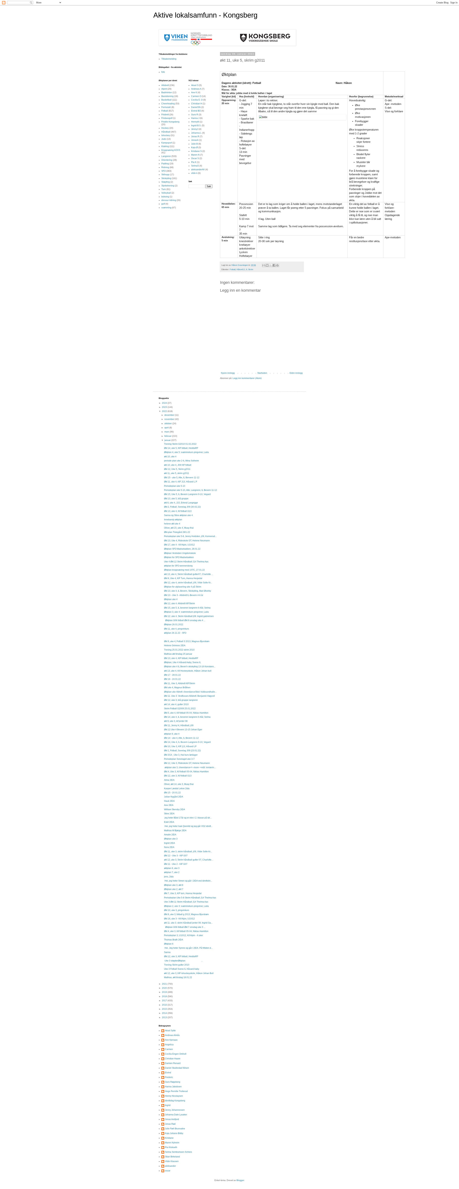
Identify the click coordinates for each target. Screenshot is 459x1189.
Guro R (194, 114)
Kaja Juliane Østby (174, 1133)
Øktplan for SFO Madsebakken (179, 557)
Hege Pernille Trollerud (176, 1091)
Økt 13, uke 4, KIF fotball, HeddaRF (181, 658)
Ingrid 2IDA (169, 843)
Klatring (165, 146)
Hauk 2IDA (169, 801)
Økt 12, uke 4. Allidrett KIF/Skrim (179, 603)
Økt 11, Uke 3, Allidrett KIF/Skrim (179, 683)
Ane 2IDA (168, 805)
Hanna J (195, 118)
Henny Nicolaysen (174, 1096)
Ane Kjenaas (171, 1040)
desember (169, 415)
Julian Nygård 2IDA (173, 796)
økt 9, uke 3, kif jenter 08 (176, 721)
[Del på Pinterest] (277, 265)
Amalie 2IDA (170, 834)
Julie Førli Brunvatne (175, 1128)
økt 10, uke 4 (170, 456)
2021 (164, 984)
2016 (164, 1005)
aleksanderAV (198, 169)
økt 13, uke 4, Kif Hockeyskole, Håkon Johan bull (187, 671)
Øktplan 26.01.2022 (173, 624)
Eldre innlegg (296, 373)
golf (163, 204)
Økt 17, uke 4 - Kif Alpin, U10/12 (179, 544)
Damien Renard (173, 1063)
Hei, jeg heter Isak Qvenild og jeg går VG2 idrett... (188, 826)
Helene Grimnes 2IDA (174, 645)
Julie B (194, 144)
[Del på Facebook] (274, 265)
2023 (164, 407)
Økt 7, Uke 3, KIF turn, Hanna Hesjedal (183, 893)
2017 (164, 1000)
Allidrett (165, 85)
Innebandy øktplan (173, 519)
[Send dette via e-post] (264, 265)
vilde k (194, 173)
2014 (164, 1013)
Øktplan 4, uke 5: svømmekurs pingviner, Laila (186, 452)
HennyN (195, 122)
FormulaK (166, 107)
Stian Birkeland (172, 1156)
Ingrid (168, 1105)
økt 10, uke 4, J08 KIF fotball (177, 465)
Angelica (169, 1044)
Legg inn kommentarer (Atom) (247, 378)
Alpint (164, 89)
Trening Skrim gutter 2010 (176, 965)
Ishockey (165, 135)
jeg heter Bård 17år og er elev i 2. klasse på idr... (187, 817)
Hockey (165, 128)
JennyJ (194, 129)
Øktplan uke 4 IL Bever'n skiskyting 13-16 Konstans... (189, 666)
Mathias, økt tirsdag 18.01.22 (178, 977)
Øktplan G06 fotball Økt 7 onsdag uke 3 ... (184, 927)
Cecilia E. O (197, 100)
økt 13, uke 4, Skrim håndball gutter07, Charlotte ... (188, 574)
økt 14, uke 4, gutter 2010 (176, 704)
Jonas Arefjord (172, 1119)
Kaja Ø (194, 147)
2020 (164, 988)
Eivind (168, 1072)
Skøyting (165, 182)
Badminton (166, 92)
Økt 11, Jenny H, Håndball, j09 (178, 725)
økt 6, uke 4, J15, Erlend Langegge (181, 502)
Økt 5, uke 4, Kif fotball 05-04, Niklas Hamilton (186, 713)
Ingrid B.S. (196, 125)
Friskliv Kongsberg (170, 122)
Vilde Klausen (172, 1161)
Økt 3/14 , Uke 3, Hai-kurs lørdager (181, 755)
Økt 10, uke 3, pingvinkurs (176, 910)
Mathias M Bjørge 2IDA (175, 830)
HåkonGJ (240, 269)
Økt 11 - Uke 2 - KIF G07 (175, 864)
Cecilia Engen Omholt (175, 1054)
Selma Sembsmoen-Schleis (178, 1152)
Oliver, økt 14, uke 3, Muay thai (179, 784)
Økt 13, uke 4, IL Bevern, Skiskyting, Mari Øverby (187, 591)
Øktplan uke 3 (171, 839)
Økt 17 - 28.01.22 (172, 675)
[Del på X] (270, 265)
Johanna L (196, 133)
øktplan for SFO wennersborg (178, 566)
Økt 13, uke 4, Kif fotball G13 (177, 511)
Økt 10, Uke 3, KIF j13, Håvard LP (180, 746)
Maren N (195, 155)
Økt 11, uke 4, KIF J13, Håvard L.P (180, 481)
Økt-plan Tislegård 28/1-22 (177, 532)
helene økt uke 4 (172, 523)
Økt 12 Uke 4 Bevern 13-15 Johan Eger (183, 729)
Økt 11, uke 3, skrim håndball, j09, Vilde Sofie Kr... (188, 851)
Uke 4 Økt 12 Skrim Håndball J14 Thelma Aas (186, 561)
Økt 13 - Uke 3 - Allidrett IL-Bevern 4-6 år (183, 595)
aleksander (170, 1166)
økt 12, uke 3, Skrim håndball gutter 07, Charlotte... (188, 860)
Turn (163, 189)
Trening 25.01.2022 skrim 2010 (179, 650)
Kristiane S (196, 151)
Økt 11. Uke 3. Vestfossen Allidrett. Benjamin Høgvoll (189, 696)
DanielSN (196, 107)
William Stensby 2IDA (174, 809)
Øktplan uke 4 (171, 599)
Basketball (166, 100)
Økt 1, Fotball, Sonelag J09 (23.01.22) (182, 750)
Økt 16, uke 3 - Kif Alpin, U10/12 (179, 918)
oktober (168, 423)
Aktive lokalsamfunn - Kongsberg (205, 15)
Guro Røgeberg (172, 1082)
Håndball (165, 132)
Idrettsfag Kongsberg (175, 1100)
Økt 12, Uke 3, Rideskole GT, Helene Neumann (187, 763)
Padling (165, 163)
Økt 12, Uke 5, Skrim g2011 (177, 469)
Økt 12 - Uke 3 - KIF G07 (176, 855)
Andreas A (196, 89)
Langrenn (166, 156)
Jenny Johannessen (175, 1110)
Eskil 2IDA (169, 822)
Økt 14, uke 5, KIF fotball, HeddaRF (181, 448)
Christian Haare (172, 1058)
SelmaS (195, 166)
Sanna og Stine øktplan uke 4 (178, 515)
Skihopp (165, 174)
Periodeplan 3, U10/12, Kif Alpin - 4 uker (183, 935)
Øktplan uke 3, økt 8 (173, 885)
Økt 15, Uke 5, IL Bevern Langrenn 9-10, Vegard (187, 494)
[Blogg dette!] (267, 265)
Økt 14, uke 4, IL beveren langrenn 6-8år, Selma (187, 717)
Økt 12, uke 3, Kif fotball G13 (177, 775)
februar (168, 436)
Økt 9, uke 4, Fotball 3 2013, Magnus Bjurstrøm (186, 641)
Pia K (193, 162)
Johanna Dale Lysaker (176, 1114)
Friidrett (165, 114)
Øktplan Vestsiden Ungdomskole (180, 553)
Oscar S (195, 158)
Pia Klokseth (171, 1147)
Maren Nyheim (172, 1142)
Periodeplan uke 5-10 (174, 486)
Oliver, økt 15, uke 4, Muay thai (179, 528)
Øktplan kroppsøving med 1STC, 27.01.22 (184, 570)
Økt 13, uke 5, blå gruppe (176, 498)
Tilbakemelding (168, 59)
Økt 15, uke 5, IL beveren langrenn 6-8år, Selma (187, 608)
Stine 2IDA (169, 813)
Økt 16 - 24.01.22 (172, 679)
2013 (164, 1017)
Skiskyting (166, 178)
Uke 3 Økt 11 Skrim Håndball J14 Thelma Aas (186, 902)
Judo (163, 139)
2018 (164, 996)
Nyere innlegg (228, 373)
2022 (164, 411)
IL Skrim (249, 269)
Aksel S (194, 85)
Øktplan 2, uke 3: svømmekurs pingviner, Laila (186, 906)
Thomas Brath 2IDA (173, 939)
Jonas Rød (170, 1124)
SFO (163, 171)
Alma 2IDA (169, 780)
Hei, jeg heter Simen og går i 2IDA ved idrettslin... (188, 881)
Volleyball (166, 193)
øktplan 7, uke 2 (171, 872)
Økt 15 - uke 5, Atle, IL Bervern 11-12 (181, 477)
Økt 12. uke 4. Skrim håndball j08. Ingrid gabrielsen (189, 616)
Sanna (167, 952)
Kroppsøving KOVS (170, 150)
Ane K (194, 92)
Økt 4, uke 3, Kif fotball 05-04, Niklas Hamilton (186, 931)
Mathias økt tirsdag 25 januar (178, 654)
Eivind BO (196, 111)
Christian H (196, 103)
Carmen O (196, 96)
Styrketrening (167, 185)
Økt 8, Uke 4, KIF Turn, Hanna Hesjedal (183, 578)
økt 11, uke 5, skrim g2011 (176, 473)
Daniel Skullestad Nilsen (177, 1068)
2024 (164, 403)
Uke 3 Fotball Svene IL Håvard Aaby (181, 969)
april (166, 427)
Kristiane (169, 1138)
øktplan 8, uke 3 (171, 868)
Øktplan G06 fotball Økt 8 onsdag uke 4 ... (184, 620)
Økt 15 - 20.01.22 (172, 792)
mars (167, 432)
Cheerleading (168, 103)
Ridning (165, 167)
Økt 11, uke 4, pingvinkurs (176, 629)
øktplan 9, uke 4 (171, 734)
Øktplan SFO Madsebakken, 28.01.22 (182, 549)
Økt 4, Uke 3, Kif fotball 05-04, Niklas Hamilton (186, 771)
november (169, 419)
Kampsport (166, 143)
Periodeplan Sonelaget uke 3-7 (179, 759)
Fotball (232, 269)
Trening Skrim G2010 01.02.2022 (180, 444)
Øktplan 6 (168, 944)
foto (163, 72)
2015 (164, 1009)
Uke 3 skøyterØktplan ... (183, 960)
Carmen (169, 1049)
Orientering (166, 160)
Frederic (169, 1077)
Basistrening (167, 96)
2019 (164, 992)
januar (167, 440)
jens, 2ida (169, 876)
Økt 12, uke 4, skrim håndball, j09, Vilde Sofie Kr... (188, 582)
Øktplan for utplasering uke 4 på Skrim (182, 587)
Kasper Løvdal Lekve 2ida (177, 788)
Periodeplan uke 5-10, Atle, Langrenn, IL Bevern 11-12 (190, 490)
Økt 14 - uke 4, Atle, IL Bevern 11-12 (181, 738)
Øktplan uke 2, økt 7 (173, 889)
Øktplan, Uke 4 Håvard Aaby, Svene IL (182, 662)
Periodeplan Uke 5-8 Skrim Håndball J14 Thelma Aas (190, 897)
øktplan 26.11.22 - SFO (175, 633)
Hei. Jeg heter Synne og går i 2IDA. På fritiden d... (188, 948)
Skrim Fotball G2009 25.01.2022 (180, 708)
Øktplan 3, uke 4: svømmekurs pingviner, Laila (186, 612)
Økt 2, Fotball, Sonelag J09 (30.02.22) (182, 507)
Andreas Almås (172, 1035)
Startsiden (262, 373)
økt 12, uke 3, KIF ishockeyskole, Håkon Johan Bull (189, 973)
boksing (165, 196)
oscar (167, 1170)
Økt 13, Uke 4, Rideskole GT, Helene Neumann (187, 540)
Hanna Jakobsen (173, 1086)
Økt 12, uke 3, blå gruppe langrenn (181, 700)
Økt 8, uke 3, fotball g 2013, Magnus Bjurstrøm (186, 914)
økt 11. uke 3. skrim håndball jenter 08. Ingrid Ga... (188, 923)
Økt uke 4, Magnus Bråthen (177, 687)
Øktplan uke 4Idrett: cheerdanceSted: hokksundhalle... (190, 692)
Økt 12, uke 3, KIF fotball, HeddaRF (181, 956)
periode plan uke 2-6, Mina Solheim (181, 460)
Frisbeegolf (166, 118)
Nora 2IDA (169, 847)
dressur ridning (168, 200)
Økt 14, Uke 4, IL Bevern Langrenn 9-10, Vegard (187, 742)
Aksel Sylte (170, 1030)
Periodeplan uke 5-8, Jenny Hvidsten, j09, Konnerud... (190, 536)
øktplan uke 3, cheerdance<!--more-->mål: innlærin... (190, 767)
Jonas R (195, 136)
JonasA (194, 140)
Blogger (240, 1180)
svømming (166, 207)
